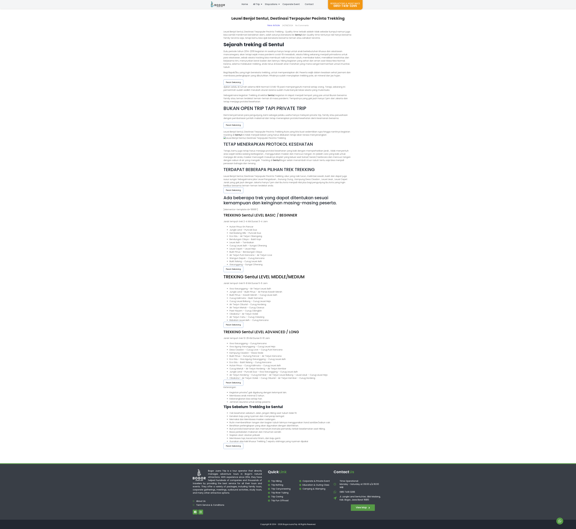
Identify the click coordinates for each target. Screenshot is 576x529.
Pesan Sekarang (233, 82)
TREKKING (233, 215)
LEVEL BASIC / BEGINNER (275, 215)
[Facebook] (195, 512)
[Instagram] (200, 512)
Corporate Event (291, 4)
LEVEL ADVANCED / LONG (276, 331)
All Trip (256, 4)
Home (245, 4)
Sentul (298, 34)
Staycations (271, 4)
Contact (309, 4)
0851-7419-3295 (345, 6)
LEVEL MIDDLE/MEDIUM (281, 277)
